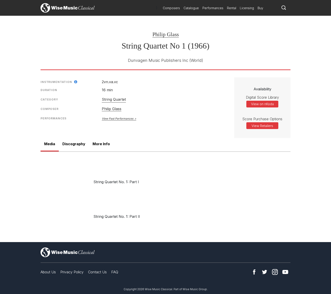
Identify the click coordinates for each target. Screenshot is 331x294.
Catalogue (191, 8)
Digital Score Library (262, 97)
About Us (48, 272)
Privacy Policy (72, 272)
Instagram (275, 272)
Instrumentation (56, 82)
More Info (101, 144)
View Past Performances (117, 118)
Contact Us (97, 272)
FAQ (114, 272)
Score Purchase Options (262, 119)
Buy (260, 8)
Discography (73, 144)
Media (49, 144)
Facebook (254, 272)
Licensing (247, 8)
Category (49, 99)
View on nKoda (262, 104)
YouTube (285, 272)
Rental (231, 8)
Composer (50, 109)
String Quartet (114, 99)
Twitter (265, 272)
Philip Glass (165, 34)
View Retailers (262, 126)
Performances (212, 8)
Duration (49, 90)
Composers (171, 8)
